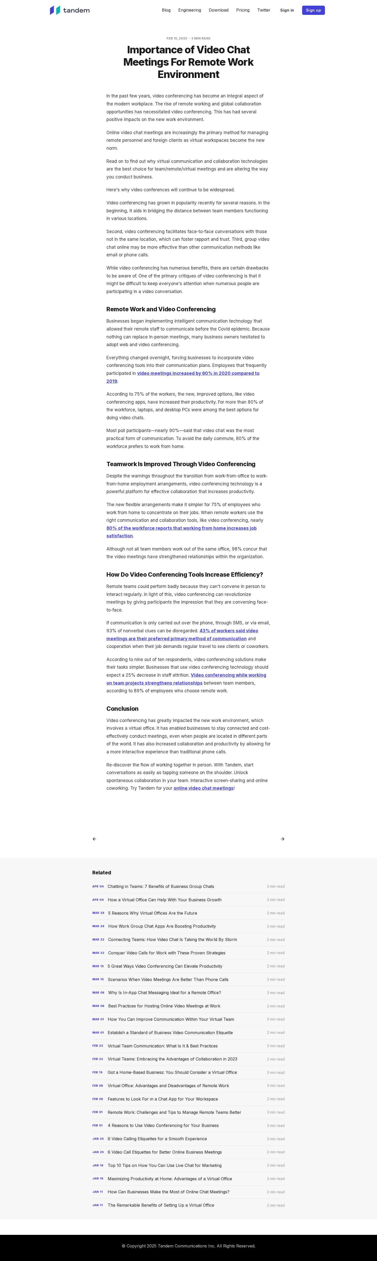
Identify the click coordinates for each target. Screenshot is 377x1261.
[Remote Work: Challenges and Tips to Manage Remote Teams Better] (188, 1112)
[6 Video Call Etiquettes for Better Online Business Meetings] (188, 1152)
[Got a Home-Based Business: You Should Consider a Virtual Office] (188, 1072)
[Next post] (281, 839)
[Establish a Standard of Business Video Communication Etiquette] (188, 1032)
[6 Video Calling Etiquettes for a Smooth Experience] (188, 1138)
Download (219, 10)
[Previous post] (96, 839)
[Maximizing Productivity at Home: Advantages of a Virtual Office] (188, 1178)
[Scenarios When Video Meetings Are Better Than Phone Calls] (188, 979)
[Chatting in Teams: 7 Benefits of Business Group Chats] (188, 886)
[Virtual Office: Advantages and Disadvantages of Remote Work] (188, 1085)
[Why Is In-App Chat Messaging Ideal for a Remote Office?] (188, 992)
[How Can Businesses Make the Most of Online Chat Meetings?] (188, 1191)
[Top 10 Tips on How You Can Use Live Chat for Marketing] (188, 1165)
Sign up (313, 10)
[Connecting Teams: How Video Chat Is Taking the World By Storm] (188, 939)
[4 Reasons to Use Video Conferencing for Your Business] (188, 1125)
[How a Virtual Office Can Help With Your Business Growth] (188, 899)
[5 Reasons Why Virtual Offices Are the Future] (188, 913)
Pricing (243, 10)
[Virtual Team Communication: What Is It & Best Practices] (188, 1046)
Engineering (189, 10)
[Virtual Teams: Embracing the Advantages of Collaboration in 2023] (188, 1059)
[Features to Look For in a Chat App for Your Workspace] (188, 1099)
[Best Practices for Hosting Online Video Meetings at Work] (188, 1006)
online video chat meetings (204, 788)
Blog (166, 10)
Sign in (287, 10)
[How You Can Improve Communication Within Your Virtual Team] (188, 1019)
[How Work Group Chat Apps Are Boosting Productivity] (188, 926)
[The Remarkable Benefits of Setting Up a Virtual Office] (188, 1205)
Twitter (264, 10)
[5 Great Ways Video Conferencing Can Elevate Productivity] (188, 966)
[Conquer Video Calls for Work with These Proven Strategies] (188, 952)
